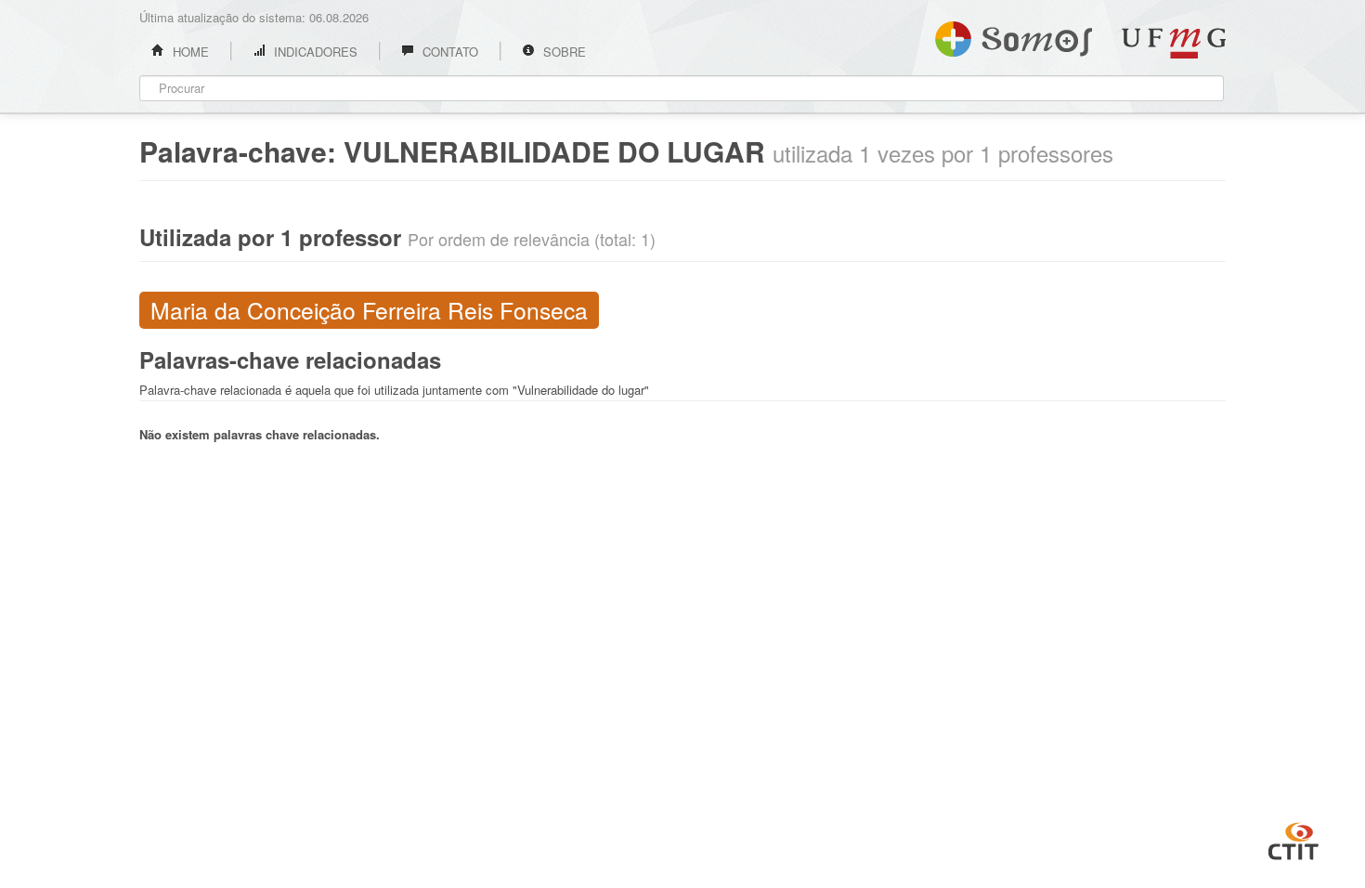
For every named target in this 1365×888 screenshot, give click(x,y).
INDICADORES (314, 51)
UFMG (1174, 43)
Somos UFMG (1013, 35)
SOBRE (563, 51)
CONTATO (448, 51)
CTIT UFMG (1293, 838)
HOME (189, 51)
